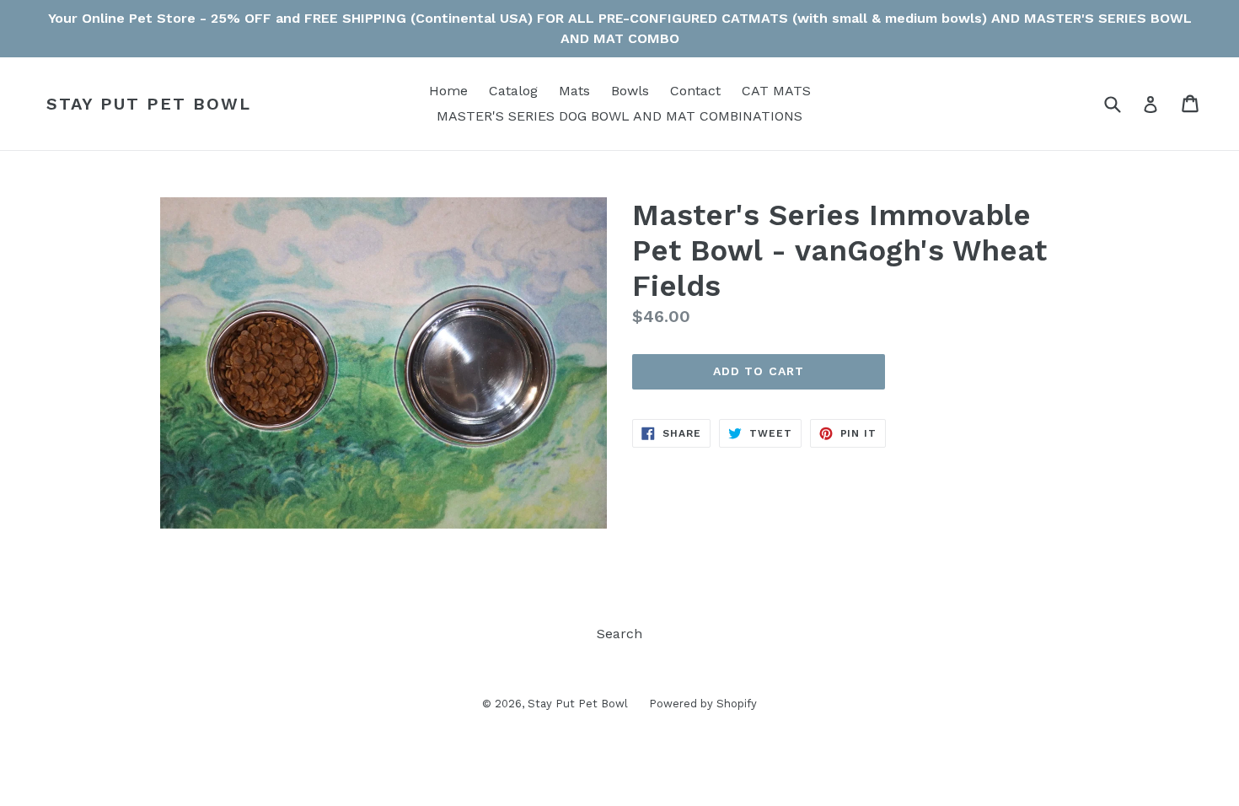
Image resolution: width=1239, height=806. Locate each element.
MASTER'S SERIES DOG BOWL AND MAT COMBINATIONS (619, 116)
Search (619, 634)
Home (448, 91)
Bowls (630, 91)
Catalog (513, 91)
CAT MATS (776, 91)
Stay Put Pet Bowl (148, 104)
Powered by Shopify (703, 703)
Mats (574, 91)
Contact (695, 91)
